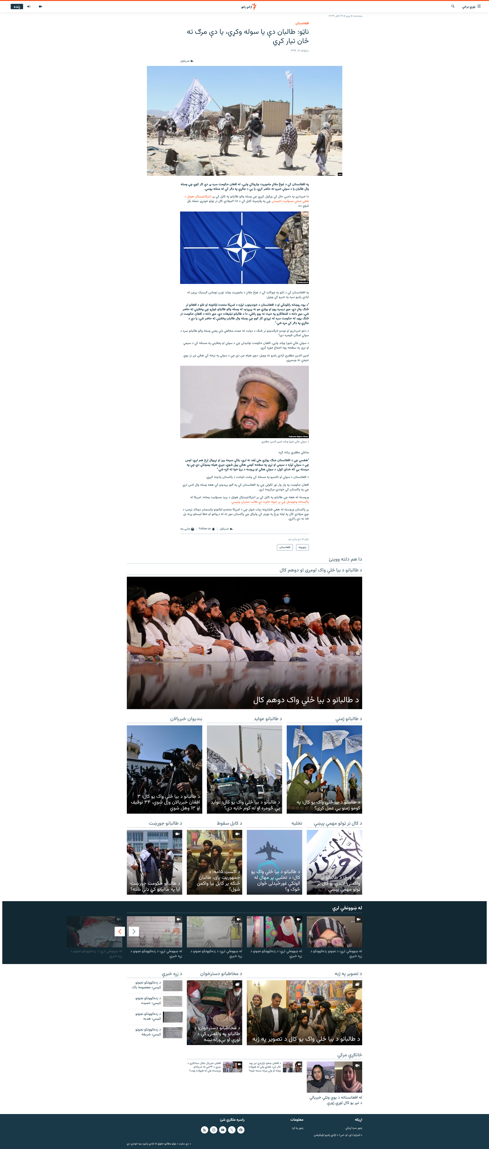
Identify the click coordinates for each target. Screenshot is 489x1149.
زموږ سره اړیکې (354, 1128)
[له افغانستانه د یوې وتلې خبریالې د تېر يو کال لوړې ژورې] (334, 1077)
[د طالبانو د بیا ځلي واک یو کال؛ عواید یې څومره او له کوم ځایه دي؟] (244, 769)
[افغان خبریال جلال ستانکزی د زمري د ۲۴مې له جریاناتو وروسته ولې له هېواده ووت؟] (232, 1066)
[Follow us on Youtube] (222, 1130)
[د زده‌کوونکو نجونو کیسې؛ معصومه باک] (172, 985)
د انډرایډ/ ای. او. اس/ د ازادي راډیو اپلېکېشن (338, 1135)
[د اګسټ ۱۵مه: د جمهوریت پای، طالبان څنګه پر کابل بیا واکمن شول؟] (214, 862)
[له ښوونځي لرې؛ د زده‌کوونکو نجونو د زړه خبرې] (274, 931)
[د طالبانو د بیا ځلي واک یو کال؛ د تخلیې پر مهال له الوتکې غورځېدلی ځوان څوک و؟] (274, 862)
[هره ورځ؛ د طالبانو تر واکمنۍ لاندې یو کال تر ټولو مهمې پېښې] (334, 862)
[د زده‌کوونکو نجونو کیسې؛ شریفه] (172, 1032)
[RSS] (204, 1130)
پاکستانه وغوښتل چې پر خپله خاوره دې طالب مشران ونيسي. (270, 501)
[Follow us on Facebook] (240, 1130)
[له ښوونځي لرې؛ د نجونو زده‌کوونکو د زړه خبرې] (334, 931)
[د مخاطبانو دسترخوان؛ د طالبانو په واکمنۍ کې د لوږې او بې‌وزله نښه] (214, 1012)
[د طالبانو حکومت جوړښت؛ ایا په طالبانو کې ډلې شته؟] (154, 862)
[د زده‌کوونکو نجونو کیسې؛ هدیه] (172, 1017)
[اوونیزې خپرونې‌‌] (29, 7)
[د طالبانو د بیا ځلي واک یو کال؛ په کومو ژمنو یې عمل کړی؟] (324, 769)
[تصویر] (40, 7)
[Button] (186, 61)
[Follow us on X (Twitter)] (231, 1130)
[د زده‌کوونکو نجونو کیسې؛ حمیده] (172, 1001)
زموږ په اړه (297, 1128)
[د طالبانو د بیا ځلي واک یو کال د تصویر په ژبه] (304, 1012)
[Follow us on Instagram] (213, 1130)
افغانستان (302, 23)
